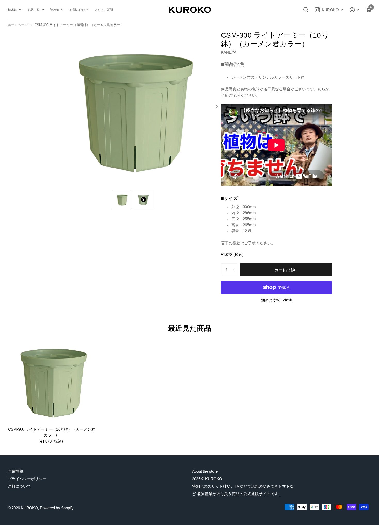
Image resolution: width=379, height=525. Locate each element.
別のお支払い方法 (276, 300)
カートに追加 (285, 270)
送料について (19, 486)
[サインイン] (354, 10)
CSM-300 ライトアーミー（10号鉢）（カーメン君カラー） (51, 432)
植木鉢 (12, 10)
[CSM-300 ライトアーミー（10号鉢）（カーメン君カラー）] (52, 379)
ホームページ (18, 25)
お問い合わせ (79, 10)
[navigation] (121, 199)
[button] (216, 106)
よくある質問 (103, 10)
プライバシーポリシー (27, 479)
